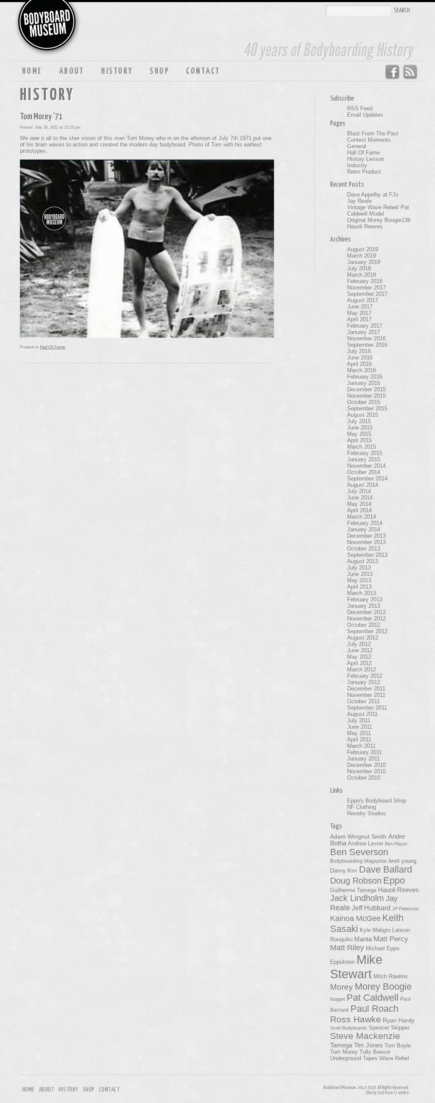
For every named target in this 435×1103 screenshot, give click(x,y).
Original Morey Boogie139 (378, 220)
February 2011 (364, 752)
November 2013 (366, 542)
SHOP (159, 71)
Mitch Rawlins (390, 977)
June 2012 (360, 650)
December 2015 (366, 389)
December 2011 (366, 688)
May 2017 (359, 313)
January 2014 (363, 529)
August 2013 (362, 561)
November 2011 (366, 695)
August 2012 (362, 637)
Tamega (341, 1045)
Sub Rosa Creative (393, 1092)
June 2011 (359, 727)
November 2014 (366, 466)
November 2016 (366, 338)
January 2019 (363, 262)
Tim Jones (368, 1045)
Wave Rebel (394, 1058)
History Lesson (365, 159)
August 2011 (362, 714)
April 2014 (359, 510)
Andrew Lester (365, 844)
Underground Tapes (354, 1058)
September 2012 (367, 631)
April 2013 (359, 587)
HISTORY (117, 71)
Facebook (392, 72)
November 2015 (366, 396)
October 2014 (363, 472)
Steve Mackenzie (365, 1036)
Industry (357, 165)
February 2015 (364, 453)
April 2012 (359, 663)
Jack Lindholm (357, 898)
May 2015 (359, 434)
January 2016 (363, 383)
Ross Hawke (355, 1019)
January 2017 (363, 332)
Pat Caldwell (372, 997)
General (356, 146)
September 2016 (367, 345)
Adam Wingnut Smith (358, 836)
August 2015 (362, 415)
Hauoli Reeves (365, 226)
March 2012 (361, 669)
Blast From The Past (372, 133)
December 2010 (366, 765)
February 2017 (364, 326)
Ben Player (396, 843)
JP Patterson (405, 908)
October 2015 (363, 402)
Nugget (337, 999)
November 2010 (366, 771)
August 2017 (362, 300)
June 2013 (360, 574)
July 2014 (359, 491)
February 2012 (364, 676)
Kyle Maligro (375, 930)
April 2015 (359, 440)
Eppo (394, 880)
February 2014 (364, 523)
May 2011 (359, 733)
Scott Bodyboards (348, 1027)
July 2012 (359, 644)
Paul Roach (374, 1008)
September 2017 (367, 294)
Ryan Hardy (399, 1020)
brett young (402, 861)
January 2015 (363, 459)
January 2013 (363, 606)
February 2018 (364, 281)
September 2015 (367, 408)
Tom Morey (344, 1052)
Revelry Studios (366, 813)
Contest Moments (369, 140)
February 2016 (364, 376)
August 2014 (362, 485)
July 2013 (359, 567)
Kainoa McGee (355, 918)
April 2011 (359, 739)
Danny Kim (343, 870)
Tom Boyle (397, 1046)
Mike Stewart (356, 966)
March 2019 (361, 256)
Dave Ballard (385, 869)
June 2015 (360, 427)
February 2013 (364, 599)
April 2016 (359, 364)
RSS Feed (410, 72)
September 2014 (367, 478)
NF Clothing (361, 807)
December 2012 (366, 612)
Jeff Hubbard (371, 908)
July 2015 (359, 421)
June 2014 (360, 497)
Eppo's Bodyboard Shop (376, 800)
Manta (363, 939)
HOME (32, 71)
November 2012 (366, 618)
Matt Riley (347, 947)
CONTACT (203, 71)
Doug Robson (355, 880)
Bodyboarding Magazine (358, 861)
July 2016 (359, 351)
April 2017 (359, 319)
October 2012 (363, 625)
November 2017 (366, 287)
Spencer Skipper (389, 1027)
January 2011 (363, 758)
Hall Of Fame (52, 347)
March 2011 (361, 746)
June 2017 (360, 306)
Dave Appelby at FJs (372, 194)
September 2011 (367, 707)
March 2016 (361, 370)
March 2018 (361, 275)
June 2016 (360, 357)
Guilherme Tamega (353, 890)
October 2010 (363, 778)
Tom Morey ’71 (41, 116)
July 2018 (359, 268)
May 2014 (359, 504)
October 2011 (363, 701)
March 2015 (361, 446)
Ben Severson (359, 852)
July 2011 (358, 720)
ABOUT (71, 71)
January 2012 (363, 682)
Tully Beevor (374, 1052)
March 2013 (361, 593)
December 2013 (366, 536)
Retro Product (364, 171)
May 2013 (359, 580)
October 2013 (363, 548)
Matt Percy (390, 939)
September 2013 (367, 555)
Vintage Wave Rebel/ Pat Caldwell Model (378, 210)
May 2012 (359, 657)
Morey (341, 986)
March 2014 (361, 517)
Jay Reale (359, 201)
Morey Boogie (383, 986)
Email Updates (365, 115)
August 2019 (362, 249)
